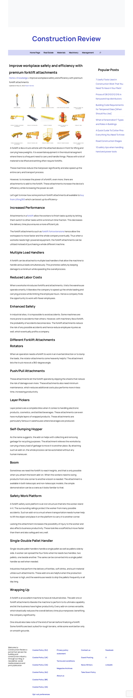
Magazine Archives (64, 668)
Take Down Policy (88, 672)
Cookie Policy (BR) (40, 679)
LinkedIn (109, 665)
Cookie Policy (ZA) (40, 687)
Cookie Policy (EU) (40, 650)
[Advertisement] (66, 13)
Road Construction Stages (109, 141)
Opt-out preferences (41, 694)
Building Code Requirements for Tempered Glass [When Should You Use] (110, 109)
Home (12, 77)
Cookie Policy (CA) (40, 665)
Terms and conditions (66, 661)
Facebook (109, 650)
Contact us (85, 650)
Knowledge (22, 77)
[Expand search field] (100, 52)
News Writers (86, 665)
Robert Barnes (29, 86)
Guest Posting (87, 657)
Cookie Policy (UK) (40, 657)
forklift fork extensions (53, 231)
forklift (30, 215)
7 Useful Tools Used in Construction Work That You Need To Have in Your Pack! (109, 84)
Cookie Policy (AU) (40, 672)
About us (60, 676)
